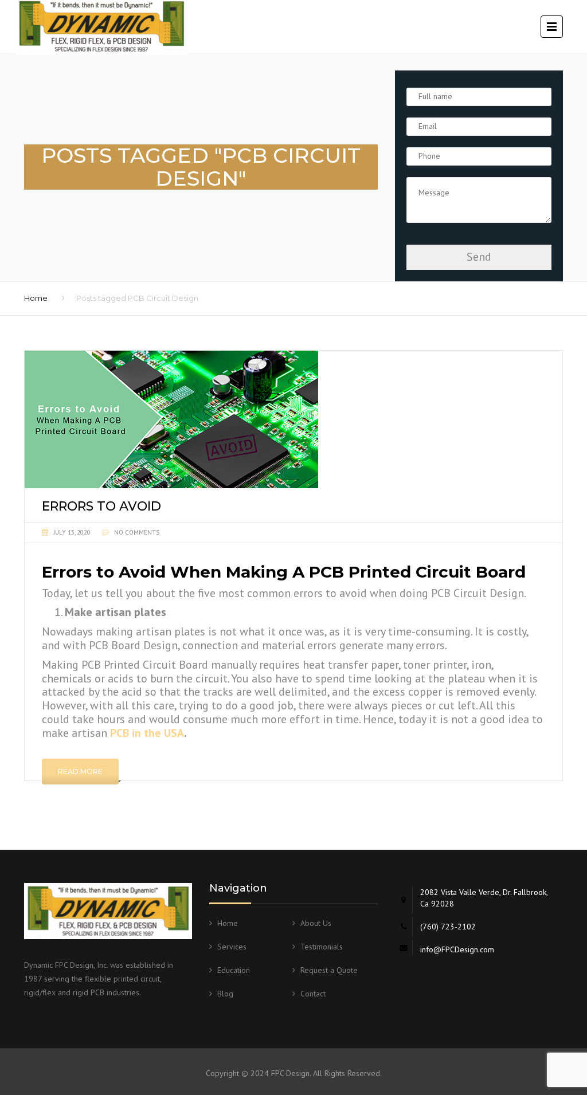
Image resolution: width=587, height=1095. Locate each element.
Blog (225, 993)
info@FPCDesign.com (457, 949)
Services (231, 946)
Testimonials (321, 946)
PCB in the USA (147, 732)
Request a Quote (329, 970)
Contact (313, 993)
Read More (80, 771)
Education (233, 970)
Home (36, 298)
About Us (315, 923)
